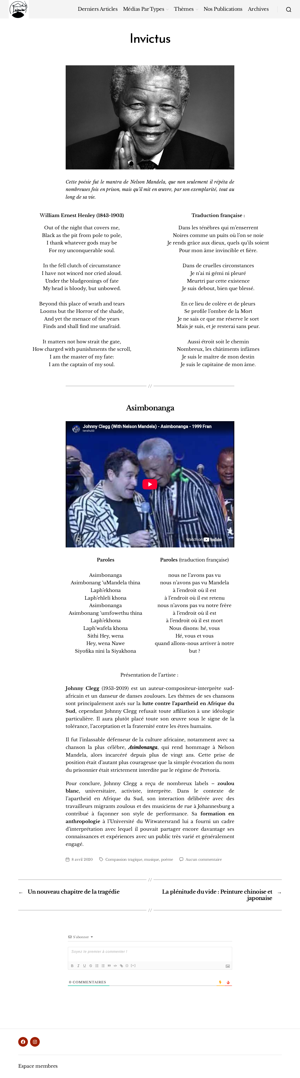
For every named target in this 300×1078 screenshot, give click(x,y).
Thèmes (183, 9)
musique (151, 859)
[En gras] (72, 965)
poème (167, 859)
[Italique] (78, 965)
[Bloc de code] (115, 965)
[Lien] (121, 965)
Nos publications (223, 9)
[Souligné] (84, 965)
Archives (258, 9)
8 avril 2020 (82, 859)
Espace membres (38, 1066)
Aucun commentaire (204, 859)
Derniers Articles (97, 9)
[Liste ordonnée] (97, 965)
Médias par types (143, 9)
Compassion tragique (123, 859)
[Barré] (91, 965)
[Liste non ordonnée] (103, 965)
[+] (133, 965)
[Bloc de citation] (109, 965)
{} (127, 965)
